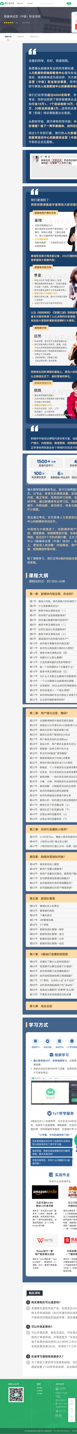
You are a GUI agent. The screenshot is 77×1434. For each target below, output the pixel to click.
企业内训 (30, 3)
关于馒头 (39, 1393)
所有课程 (39, 1388)
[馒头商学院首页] (7, 3)
